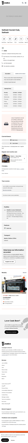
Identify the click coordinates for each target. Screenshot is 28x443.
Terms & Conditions (6, 399)
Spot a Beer (15, 143)
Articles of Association (7, 392)
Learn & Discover (6, 383)
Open (5, 50)
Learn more (13, 436)
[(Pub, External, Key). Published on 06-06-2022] (14, 290)
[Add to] (24, 278)
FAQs (23, 353)
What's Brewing (5, 403)
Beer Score (14, 140)
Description (7, 73)
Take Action (4, 371)
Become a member (7, 190)
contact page (5, 354)
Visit (3, 367)
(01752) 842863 (8, 63)
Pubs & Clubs (4, 369)
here (14, 413)
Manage (13, 440)
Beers (3, 378)
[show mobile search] (23, 2)
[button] (25, 289)
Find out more (19, 129)
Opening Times (7, 88)
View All (24, 272)
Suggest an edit (9, 261)
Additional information (20, 73)
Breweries (4, 376)
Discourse (4, 401)
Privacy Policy (5, 388)
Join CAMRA (4, 363)
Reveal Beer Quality (8, 301)
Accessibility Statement (7, 390)
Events (3, 374)
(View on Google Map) (9, 60)
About (3, 365)
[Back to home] (6, 3)
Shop (3, 385)
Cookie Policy (5, 394)
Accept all (5, 440)
